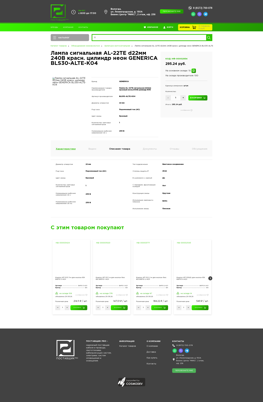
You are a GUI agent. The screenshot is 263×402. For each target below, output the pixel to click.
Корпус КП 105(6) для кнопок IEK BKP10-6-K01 (191, 278)
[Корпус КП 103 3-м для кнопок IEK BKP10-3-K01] (71, 260)
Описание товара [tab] (119, 149)
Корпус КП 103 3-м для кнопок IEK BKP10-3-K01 (70, 278)
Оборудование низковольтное (85, 46)
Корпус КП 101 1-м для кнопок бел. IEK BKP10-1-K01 (110, 278)
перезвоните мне (172, 11)
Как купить (152, 358)
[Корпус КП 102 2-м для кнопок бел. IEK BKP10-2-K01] (152, 260)
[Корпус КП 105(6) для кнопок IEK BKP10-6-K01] (192, 260)
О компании (152, 346)
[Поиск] (209, 37)
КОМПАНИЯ (68, 27)
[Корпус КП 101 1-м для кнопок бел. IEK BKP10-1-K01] (112, 260)
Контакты (83, 27)
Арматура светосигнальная (117, 46)
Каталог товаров (59, 46)
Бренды (54, 27)
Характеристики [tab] (66, 149)
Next (210, 278)
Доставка (151, 352)
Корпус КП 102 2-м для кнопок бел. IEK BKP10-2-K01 (151, 278)
